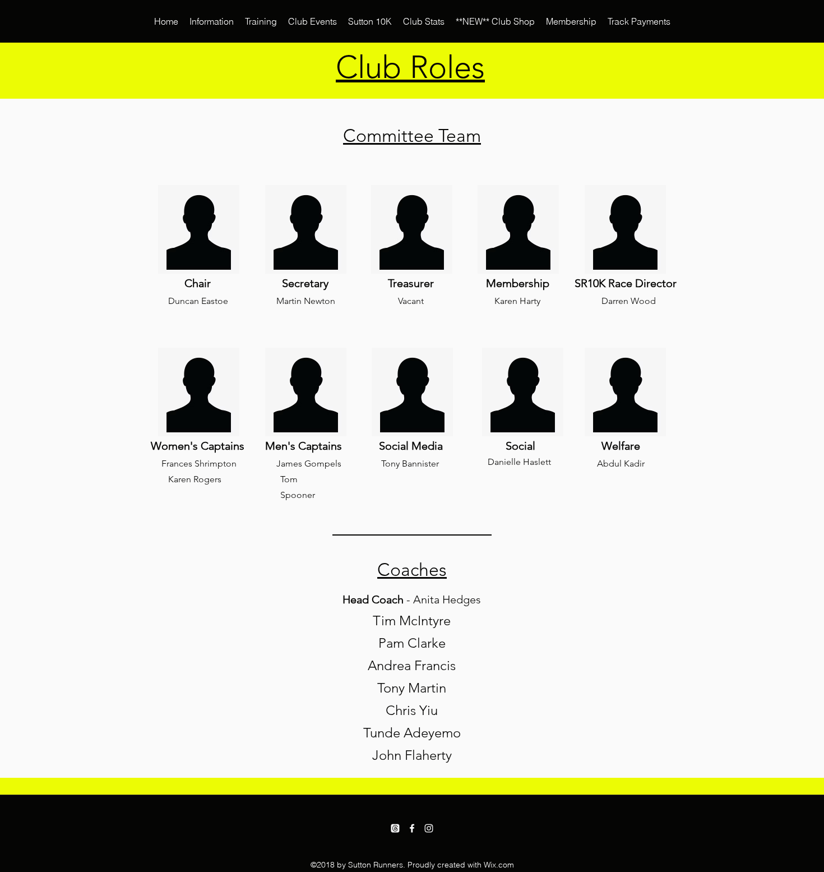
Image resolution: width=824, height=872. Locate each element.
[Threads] (395, 828)
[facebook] (412, 828)
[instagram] (428, 828)
